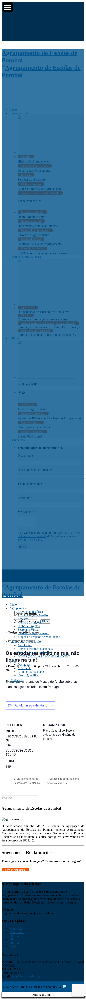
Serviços (23, 619)
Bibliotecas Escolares (31, 671)
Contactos (16, 680)
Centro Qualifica (28, 675)
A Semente (24, 668)
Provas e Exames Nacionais (35, 648)
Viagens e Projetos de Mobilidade (39, 636)
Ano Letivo (25, 645)
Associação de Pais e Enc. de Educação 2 (44, 656)
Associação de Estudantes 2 (35, 652)
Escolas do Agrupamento (33, 633)
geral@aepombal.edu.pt (26, 976)
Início (13, 604)
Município (16, 928)
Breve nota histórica (30, 611)
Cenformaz (17, 932)
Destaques (24, 664)
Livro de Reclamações (45, 983)
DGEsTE (16, 943)
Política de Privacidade (16, 983)
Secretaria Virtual (28, 629)
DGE (13, 939)
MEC (13, 946)
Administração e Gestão (33, 615)
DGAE (14, 935)
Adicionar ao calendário (31, 705)
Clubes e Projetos (29, 626)
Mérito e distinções (29, 622)
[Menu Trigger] (8, 7)
